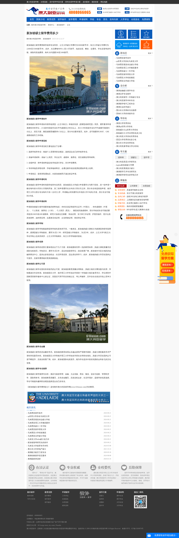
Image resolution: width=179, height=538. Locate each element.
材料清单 (65, 505)
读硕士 (134, 157)
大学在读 (120, 502)
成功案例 (86, 2)
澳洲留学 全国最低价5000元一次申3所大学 (130, 45)
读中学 (147, 157)
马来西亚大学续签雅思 (37, 433)
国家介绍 (40, 19)
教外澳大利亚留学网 (46, 10)
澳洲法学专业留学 (123, 94)
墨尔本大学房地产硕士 (37, 449)
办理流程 (44, 2)
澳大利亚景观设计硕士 (125, 168)
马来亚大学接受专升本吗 (38, 446)
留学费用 (73, 19)
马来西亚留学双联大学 (37, 429)
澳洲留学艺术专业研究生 (126, 172)
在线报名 (135, 19)
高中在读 (120, 496)
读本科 (121, 157)
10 (108, 401)
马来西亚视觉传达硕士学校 (39, 420)
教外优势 (146, 48)
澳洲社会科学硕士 (123, 107)
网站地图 (104, 2)
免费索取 (146, 19)
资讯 (105, 19)
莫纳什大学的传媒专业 (125, 114)
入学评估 (124, 19)
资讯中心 (51, 25)
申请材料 (83, 19)
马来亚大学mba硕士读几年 (38, 439)
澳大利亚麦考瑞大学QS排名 (127, 146)
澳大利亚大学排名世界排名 (127, 136)
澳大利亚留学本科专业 (125, 100)
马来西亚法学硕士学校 (37, 436)
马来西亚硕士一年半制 (37, 426)
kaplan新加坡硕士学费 (125, 165)
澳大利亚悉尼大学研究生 (126, 162)
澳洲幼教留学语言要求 (37, 456)
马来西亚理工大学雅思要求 (39, 423)
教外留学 (31, 492)
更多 (149, 53)
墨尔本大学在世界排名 (125, 143)
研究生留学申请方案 (73, 2)
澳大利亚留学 (31, 528)
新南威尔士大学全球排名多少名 (129, 133)
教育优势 (51, 19)
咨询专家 (114, 19)
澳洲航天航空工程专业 (37, 452)
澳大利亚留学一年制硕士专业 (128, 97)
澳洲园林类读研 (34, 459)
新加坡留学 (61, 25)
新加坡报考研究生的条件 (38, 443)
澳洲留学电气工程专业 (125, 104)
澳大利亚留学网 (33, 2)
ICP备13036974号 (137, 528)
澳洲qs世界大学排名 (124, 127)
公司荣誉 (133, 186)
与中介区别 (31, 499)
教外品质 (120, 186)
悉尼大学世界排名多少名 (126, 140)
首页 (32, 19)
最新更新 (95, 2)
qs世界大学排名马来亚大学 (39, 416)
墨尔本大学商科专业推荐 (126, 110)
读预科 (101, 502)
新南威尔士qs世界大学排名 (127, 130)
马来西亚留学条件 (35, 413)
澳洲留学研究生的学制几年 (127, 175)
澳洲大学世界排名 (123, 123)
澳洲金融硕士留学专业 (125, 91)
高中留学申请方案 (56, 2)
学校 (92, 19)
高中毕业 (120, 499)
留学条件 (62, 19)
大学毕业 (120, 505)
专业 (99, 19)
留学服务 (146, 37)
